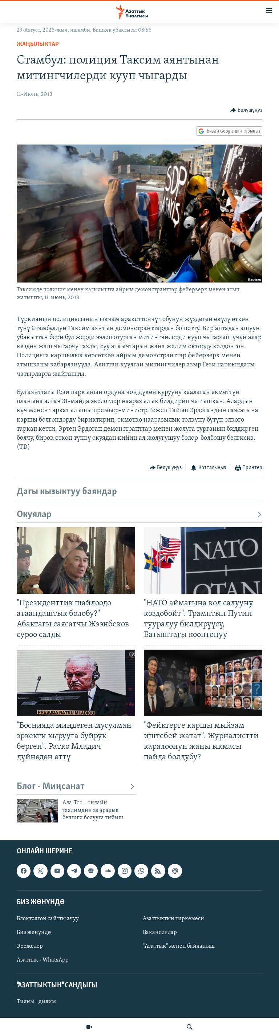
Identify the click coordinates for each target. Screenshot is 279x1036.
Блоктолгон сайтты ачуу (48, 919)
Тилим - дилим (36, 1002)
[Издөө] (190, 1027)
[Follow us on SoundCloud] (107, 871)
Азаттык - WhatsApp (43, 960)
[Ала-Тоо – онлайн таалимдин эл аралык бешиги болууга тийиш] (37, 810)
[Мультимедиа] (89, 1027)
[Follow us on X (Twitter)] (40, 871)
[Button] (246, 110)
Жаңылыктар (38, 44)
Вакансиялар (160, 932)
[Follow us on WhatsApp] (141, 871)
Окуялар (34, 515)
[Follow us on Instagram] (125, 871)
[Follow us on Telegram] (74, 871)
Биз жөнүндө (34, 932)
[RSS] (158, 871)
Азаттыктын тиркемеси (173, 919)
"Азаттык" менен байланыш (179, 946)
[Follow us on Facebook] (24, 871)
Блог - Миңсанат (51, 787)
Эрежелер (30, 946)
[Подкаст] (175, 871)
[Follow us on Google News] (91, 871)
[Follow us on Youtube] (57, 871)
